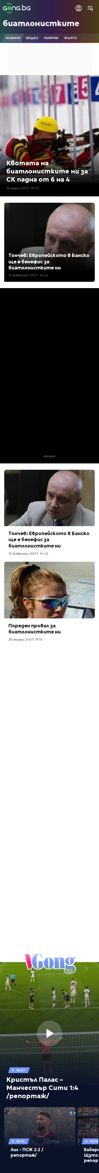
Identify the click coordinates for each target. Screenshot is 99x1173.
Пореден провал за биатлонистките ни (34, 629)
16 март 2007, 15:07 (22, 188)
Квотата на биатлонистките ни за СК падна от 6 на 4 (47, 171)
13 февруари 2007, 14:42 (28, 275)
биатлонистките (41, 23)
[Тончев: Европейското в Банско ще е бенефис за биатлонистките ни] (49, 498)
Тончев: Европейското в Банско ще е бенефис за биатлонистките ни (48, 261)
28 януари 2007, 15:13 (25, 639)
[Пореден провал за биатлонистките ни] (49, 590)
